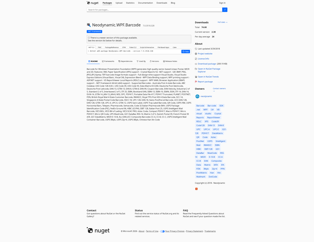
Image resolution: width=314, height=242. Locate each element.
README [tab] (94, 61)
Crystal (218, 113)
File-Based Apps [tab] (163, 47)
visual (199, 113)
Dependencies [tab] (126, 61)
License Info (203, 58)
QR (197, 137)
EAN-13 (211, 125)
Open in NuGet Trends (208, 76)
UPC (198, 129)
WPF (205, 109)
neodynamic (206, 96)
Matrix (207, 164)
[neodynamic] (197, 96)
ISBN (217, 145)
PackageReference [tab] (112, 47)
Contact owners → (219, 89)
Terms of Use (152, 231)
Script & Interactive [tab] (147, 47)
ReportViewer (213, 117)
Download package (207, 63)
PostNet (200, 141)
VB (218, 109)
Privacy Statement (194, 231)
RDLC (198, 121)
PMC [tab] (99, 47)
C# (212, 109)
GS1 (217, 149)
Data (198, 164)
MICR (203, 157)
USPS (209, 141)
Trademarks (210, 231)
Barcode (200, 105)
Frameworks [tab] (109, 61)
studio (208, 113)
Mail (198, 145)
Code (205, 137)
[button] (185, 51)
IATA (216, 164)
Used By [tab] (142, 61)
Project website (205, 53)
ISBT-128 (208, 149)
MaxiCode (212, 153)
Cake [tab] (174, 47)
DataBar (200, 153)
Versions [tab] (155, 61)
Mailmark (200, 176)
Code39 (215, 121)
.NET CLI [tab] (91, 47)
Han (212, 172)
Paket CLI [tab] (132, 47)
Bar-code (212, 105)
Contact (91, 210)
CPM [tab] (124, 47)
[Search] (224, 10)
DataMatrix (217, 133)
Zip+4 (214, 168)
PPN (223, 168)
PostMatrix (201, 172)
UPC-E (216, 129)
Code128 (200, 125)
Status (139, 210)
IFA (222, 164)
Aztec (213, 137)
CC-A (220, 157)
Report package (205, 81)
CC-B (198, 161)
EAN (206, 161)
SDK (221, 105)
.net (198, 109)
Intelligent (220, 141)
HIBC (198, 149)
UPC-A (207, 129)
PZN (198, 168)
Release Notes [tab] (171, 61)
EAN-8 (221, 125)
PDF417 (205, 133)
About (141, 231)
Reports (200, 117)
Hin (219, 172)
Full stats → (222, 22)
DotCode (213, 176)
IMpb (206, 168)
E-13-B (212, 157)
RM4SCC (208, 145)
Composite (216, 161)
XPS (206, 121)
